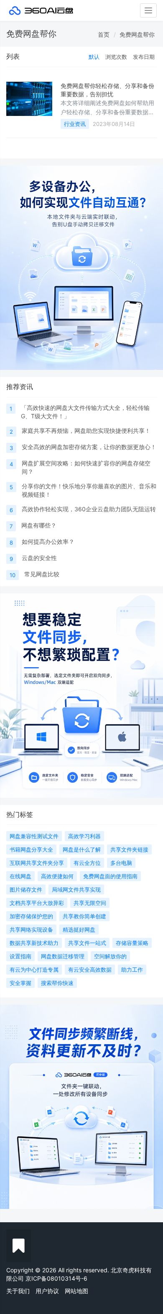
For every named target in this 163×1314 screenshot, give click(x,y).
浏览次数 (116, 56)
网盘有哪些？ (38, 525)
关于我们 (18, 1290)
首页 (104, 34)
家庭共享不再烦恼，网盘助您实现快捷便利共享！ (86, 430)
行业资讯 (75, 124)
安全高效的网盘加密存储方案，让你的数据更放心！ (89, 446)
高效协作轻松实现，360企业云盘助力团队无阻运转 (89, 509)
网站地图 (76, 1290)
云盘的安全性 (39, 557)
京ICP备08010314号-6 (56, 1278)
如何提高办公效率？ (48, 541)
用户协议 (47, 1290)
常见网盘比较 (41, 574)
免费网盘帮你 (137, 34)
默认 (94, 56)
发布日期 (144, 56)
